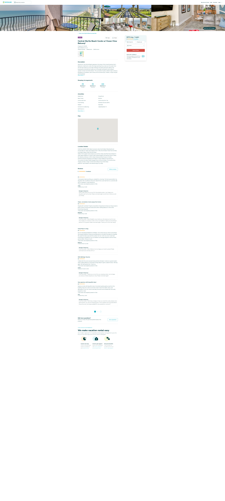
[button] (136, 45)
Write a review (112, 169)
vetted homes (86, 348)
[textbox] (22, 2)
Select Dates (136, 50)
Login (219, 2)
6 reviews (136, 39)
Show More (80, 75)
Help (211, 2)
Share (115, 37)
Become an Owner (205, 2)
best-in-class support (108, 348)
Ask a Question (112, 319)
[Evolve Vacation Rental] (7, 2)
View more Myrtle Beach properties (87, 33)
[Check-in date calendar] (127, 42)
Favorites (215, 2)
